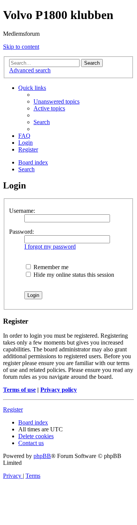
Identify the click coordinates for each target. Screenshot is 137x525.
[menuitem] (56, 101)
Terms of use (19, 389)
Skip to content (21, 46)
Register (13, 409)
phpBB (42, 456)
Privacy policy (58, 389)
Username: (22, 210)
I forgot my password (50, 246)
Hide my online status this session (73, 274)
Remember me (50, 267)
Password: (21, 231)
